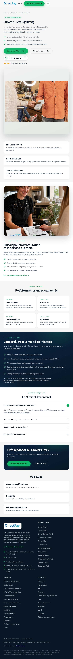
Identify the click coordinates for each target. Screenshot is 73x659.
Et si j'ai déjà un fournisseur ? (15, 434)
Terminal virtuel (43, 555)
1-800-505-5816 (40, 464)
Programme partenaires (43, 642)
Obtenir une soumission (34, 4)
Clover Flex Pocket (45, 538)
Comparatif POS (9, 596)
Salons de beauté (10, 606)
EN (21, 3)
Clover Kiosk (42, 545)
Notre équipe (42, 585)
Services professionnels (12, 603)
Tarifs (6, 628)
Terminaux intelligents (46, 559)
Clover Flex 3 (43, 527)
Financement (8, 617)
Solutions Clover (15, 13)
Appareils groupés (44, 548)
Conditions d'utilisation (28, 642)
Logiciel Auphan (9, 613)
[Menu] (48, 4)
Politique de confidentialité (11, 642)
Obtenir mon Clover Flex (16, 51)
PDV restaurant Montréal (13, 589)
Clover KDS (42, 541)
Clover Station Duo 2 (45, 534)
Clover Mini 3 (42, 530)
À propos (41, 581)
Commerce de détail (11, 599)
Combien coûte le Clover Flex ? (16, 427)
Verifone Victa (43, 563)
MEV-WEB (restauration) (12, 592)
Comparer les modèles (41, 51)
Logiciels (7, 610)
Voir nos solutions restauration (15, 275)
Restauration (8, 585)
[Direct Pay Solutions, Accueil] (10, 4)
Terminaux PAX (43, 566)
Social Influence (20, 646)
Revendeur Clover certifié (14, 547)
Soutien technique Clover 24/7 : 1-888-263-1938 (20, 570)
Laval (40, 610)
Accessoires (42, 552)
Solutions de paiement (12, 581)
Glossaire (41, 592)
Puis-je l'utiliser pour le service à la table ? (20, 420)
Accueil (6, 13)
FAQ (39, 589)
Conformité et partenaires (47, 596)
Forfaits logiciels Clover (12, 624)
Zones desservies (44, 603)
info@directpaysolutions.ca (15, 562)
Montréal (41, 606)
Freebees (7, 621)
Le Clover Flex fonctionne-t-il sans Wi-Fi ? (20, 405)
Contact (41, 613)
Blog (39, 599)
